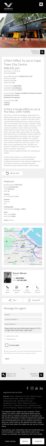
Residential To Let (9, 403)
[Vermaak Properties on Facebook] (27, 388)
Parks (21, 399)
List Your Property (9, 408)
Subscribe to (18, 339)
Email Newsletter (25, 336)
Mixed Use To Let (29, 403)
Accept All (38, 441)
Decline (25, 441)
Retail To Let (7, 405)
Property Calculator (24, 408)
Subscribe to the (18, 336)
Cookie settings (10, 441)
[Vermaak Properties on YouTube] (36, 388)
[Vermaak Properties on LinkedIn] (41, 388)
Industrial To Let (34, 405)
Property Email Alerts (23, 339)
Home (12, 396)
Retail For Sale (36, 396)
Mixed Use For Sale (22, 396)
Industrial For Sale (9, 401)
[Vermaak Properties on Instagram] (32, 388)
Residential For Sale (25, 401)
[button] (44, 31)
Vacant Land (29, 399)
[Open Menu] (41, 4)
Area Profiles (37, 408)
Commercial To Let (20, 405)
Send (7, 359)
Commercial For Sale (10, 399)
